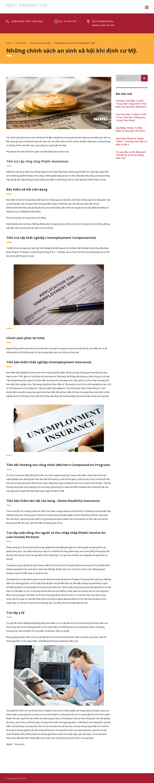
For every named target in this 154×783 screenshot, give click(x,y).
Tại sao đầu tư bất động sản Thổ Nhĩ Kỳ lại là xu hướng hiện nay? (131, 155)
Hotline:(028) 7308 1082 (23, 21)
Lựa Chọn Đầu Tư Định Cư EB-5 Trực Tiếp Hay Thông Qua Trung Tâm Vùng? (131, 117)
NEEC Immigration (26, 5)
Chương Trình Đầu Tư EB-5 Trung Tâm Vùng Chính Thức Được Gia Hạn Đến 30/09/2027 (131, 103)
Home (8, 43)
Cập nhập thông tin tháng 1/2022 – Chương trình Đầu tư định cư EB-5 (131, 141)
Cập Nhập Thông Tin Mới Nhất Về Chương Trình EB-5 (130, 129)
